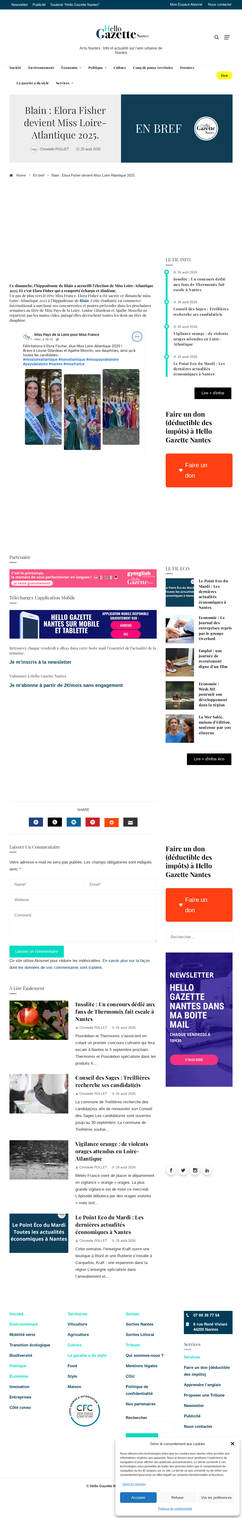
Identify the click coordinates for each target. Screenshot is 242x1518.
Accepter (138, 1498)
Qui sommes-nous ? (145, 1355)
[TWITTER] (55, 822)
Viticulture (77, 1324)
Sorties (132, 1314)
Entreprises (20, 1397)
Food (72, 1366)
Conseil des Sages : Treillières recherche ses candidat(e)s (112, 1081)
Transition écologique (29, 1345)
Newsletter (194, 1405)
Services (192, 1357)
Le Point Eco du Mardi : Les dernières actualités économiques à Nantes (109, 1224)
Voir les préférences (216, 1498)
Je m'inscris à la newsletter (40, 662)
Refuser (177, 1498)
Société (16, 1314)
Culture (75, 1345)
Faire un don (196, 470)
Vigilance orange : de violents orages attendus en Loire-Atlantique (111, 1151)
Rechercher (136, 1418)
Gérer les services (134, 1484)
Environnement (23, 1324)
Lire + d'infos (213, 393)
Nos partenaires (141, 1404)
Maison (74, 1386)
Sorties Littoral (140, 1334)
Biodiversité (20, 1355)
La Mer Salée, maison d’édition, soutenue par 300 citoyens (215, 724)
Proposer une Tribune (205, 1395)
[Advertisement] (83, 232)
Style (72, 1376)
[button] (232, 1443)
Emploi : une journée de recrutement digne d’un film (213, 658)
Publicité (192, 1416)
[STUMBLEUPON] (111, 822)
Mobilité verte (22, 1334)
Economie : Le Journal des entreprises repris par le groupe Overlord (215, 628)
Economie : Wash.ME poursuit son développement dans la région (213, 694)
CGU (130, 1376)
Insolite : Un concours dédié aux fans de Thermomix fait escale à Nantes (115, 1011)
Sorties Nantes (139, 1324)
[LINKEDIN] (74, 822)
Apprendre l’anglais (202, 1385)
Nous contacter (220, 4)
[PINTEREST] (93, 822)
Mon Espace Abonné (186, 4)
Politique (17, 1366)
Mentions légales (141, 1366)
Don (224, 75)
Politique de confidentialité (175, 1508)
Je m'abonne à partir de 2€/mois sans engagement (66, 685)
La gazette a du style (87, 1355)
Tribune (133, 1345)
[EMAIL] (130, 822)
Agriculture (78, 1334)
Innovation (19, 1386)
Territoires (77, 1314)
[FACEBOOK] (36, 822)
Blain (84, 300)
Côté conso (20, 1407)
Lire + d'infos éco (209, 759)
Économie (18, 1376)
